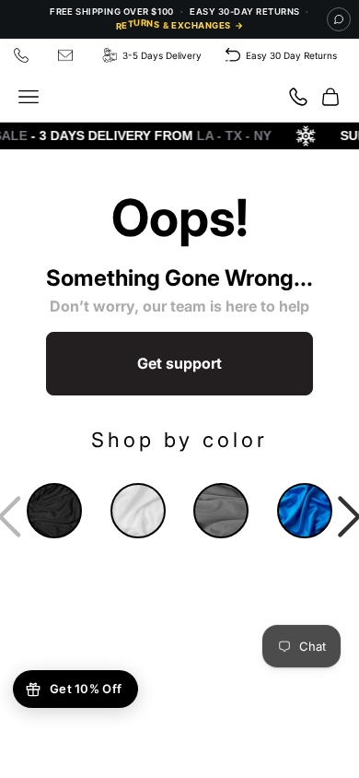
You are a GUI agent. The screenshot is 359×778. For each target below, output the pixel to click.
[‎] (24, 56)
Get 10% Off (86, 688)
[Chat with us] (339, 19)
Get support (179, 363)
